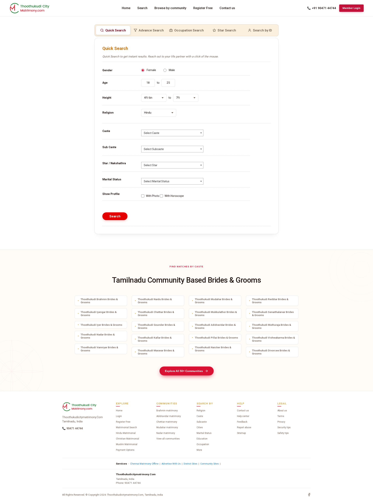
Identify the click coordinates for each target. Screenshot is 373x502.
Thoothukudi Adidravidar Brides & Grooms (215, 326)
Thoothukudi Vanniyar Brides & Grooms (99, 349)
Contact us (227, 8)
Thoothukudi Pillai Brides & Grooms (216, 337)
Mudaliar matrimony (167, 427)
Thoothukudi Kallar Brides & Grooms (155, 339)
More (199, 450)
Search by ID (262, 30)
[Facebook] (309, 494)
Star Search (227, 30)
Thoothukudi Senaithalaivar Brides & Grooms (273, 313)
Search (142, 8)
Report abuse (244, 427)
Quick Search (115, 30)
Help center (243, 416)
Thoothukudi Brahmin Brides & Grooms (99, 301)
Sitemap (241, 433)
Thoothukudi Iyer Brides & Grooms (101, 324)
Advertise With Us (171, 463)
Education (202, 438)
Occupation (203, 444)
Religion (201, 410)
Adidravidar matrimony (168, 416)
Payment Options (125, 450)
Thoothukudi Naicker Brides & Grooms (213, 349)
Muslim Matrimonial (126, 444)
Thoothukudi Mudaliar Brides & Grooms (213, 301)
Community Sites (209, 463)
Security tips (284, 427)
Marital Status (204, 433)
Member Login (351, 8)
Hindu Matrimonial (126, 433)
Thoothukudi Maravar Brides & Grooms (156, 352)
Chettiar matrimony (166, 421)
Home (126, 8)
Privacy (281, 421)
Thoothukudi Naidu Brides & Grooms (155, 301)
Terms (280, 416)
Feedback (242, 421)
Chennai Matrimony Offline (144, 463)
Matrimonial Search (126, 427)
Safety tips (283, 433)
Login (119, 416)
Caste (200, 416)
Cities (200, 427)
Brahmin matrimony (167, 410)
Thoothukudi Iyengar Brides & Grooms (99, 313)
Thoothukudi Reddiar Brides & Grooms (270, 301)
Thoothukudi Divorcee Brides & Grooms (271, 352)
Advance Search (151, 30)
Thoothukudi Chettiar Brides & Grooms (156, 313)
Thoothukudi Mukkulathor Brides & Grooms (216, 313)
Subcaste (202, 421)
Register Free (203, 8)
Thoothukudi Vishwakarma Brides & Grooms (273, 339)
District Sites (190, 463)
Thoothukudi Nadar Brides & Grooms (98, 336)
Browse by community (170, 8)
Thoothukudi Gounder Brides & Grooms (156, 326)
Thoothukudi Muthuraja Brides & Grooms (271, 326)
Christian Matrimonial (127, 438)
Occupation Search (189, 30)
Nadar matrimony (165, 433)
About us (282, 410)
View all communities (168, 438)
